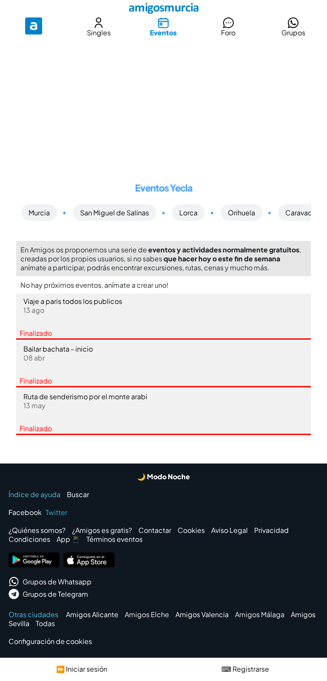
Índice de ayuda (34, 494)
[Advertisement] (163, 103)
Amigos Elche (147, 614)
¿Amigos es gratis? (102, 530)
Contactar (154, 530)
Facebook (25, 512)
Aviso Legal (229, 530)
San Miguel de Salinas (114, 212)
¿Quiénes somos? (37, 530)
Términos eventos (114, 539)
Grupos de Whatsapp (57, 581)
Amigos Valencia (202, 614)
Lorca (188, 212)
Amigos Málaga (259, 614)
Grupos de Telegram (55, 593)
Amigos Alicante (92, 614)
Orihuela (241, 212)
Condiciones (29, 539)
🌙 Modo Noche (163, 476)
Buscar (78, 494)
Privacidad (271, 530)
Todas (45, 623)
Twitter (56, 512)
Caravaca (300, 212)
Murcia (39, 212)
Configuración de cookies (50, 641)
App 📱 (68, 539)
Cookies (191, 530)
